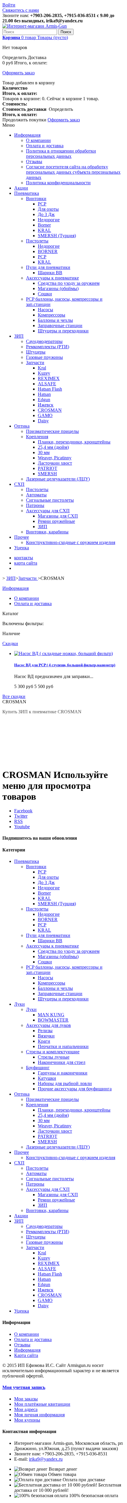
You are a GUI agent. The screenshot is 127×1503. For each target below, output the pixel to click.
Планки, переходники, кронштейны (74, 441)
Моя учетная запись (23, 1387)
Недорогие (49, 219)
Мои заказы (26, 1398)
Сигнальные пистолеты (50, 500)
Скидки (10, 643)
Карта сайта (26, 1355)
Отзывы (34, 161)
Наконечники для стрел (61, 1062)
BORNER (48, 251)
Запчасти (35, 362)
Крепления (37, 436)
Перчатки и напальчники (63, 1046)
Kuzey (44, 373)
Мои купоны (27, 1419)
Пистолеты (37, 240)
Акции (21, 187)
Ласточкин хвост (55, 463)
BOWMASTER (53, 1019)
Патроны (35, 505)
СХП (19, 484)
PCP (42, 203)
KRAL (44, 230)
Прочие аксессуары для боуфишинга (75, 1088)
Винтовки (36, 198)
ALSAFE (47, 383)
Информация (27, 135)
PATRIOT (47, 468)
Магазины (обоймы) (58, 288)
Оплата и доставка (45, 145)
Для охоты (48, 209)
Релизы (45, 1030)
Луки (19, 1004)
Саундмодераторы (44, 341)
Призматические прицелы (52, 431)
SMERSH (47, 473)
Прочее (21, 537)
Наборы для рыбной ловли (65, 1083)
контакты (23, 557)
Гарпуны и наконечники (62, 1072)
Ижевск (45, 404)
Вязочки (46, 1035)
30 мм (44, 452)
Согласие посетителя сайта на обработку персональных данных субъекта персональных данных (73, 172)
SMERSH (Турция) (57, 235)
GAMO (45, 415)
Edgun (44, 399)
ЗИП (19, 336)
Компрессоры (51, 314)
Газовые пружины (44, 357)
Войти (8, 4)
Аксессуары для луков (48, 1025)
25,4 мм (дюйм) (53, 447)
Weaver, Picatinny (54, 457)
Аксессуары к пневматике (52, 277)
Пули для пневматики (48, 267)
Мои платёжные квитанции (42, 1404)
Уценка (21, 547)
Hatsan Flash (50, 388)
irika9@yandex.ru (46, 1459)
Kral (42, 367)
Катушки (47, 1078)
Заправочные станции (60, 325)
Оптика (22, 426)
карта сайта (25, 562)
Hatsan (44, 394)
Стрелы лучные (53, 1057)
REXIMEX (49, 378)
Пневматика (26, 193)
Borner (44, 224)
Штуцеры (35, 351)
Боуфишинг (38, 1067)
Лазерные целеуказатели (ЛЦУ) (58, 478)
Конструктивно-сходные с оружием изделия (70, 542)
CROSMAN (50, 410)
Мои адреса (26, 1409)
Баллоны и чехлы (55, 320)
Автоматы (36, 494)
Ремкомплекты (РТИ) (47, 346)
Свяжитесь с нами (20, 10)
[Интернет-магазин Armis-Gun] (34, 26)
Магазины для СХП (58, 515)
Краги (44, 1041)
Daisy (43, 420)
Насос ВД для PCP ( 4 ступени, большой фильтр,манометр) (64, 665)
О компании (38, 140)
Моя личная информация (39, 1414)
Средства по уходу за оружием (69, 283)
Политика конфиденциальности (58, 182)
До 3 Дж (46, 214)
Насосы (45, 309)
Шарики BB (50, 272)
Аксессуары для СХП (48, 510)
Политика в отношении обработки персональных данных (61, 153)
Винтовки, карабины (47, 531)
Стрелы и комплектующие (52, 1051)
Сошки (45, 293)
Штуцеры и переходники (63, 330)
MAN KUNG (51, 1014)
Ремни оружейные (56, 521)
